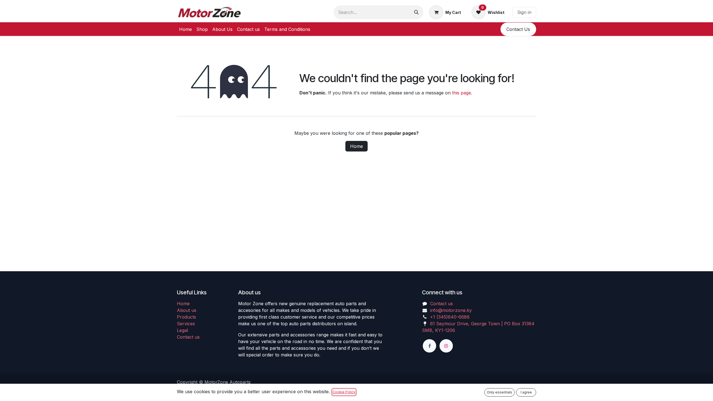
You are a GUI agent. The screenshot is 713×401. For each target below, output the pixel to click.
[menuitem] (185, 29)
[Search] (416, 12)
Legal (182, 330)
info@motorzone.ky (451, 310)
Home (356, 146)
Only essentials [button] (499, 392)
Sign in (524, 12)
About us (186, 310)
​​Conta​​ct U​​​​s (518, 29)
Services (186, 323)
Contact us (188, 337)
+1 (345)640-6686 (450, 317)
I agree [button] (526, 392)
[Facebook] (429, 346)
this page (461, 93)
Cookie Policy (344, 392)
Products (186, 317)
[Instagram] (446, 346)
